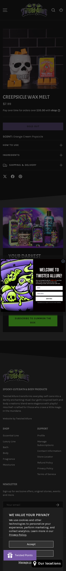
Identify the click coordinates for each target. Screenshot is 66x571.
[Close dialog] (63, 261)
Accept (31, 544)
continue (49, 299)
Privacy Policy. (18, 534)
